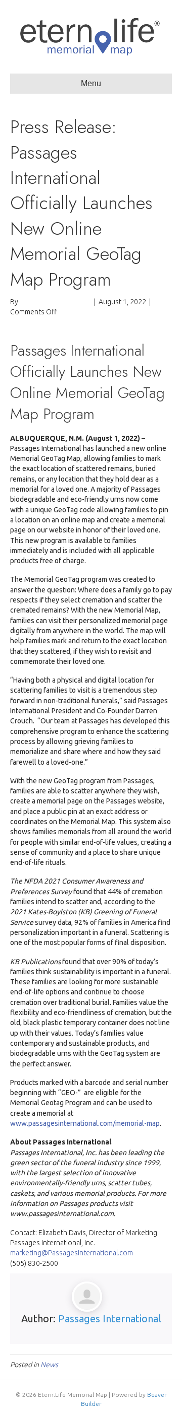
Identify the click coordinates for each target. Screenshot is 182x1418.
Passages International (109, 1318)
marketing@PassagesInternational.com (71, 1253)
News (49, 1365)
